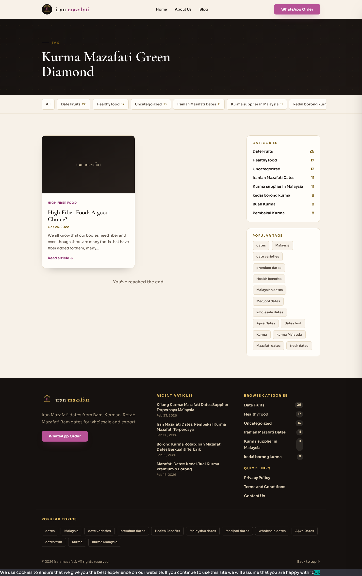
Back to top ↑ (308, 562)
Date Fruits (73, 104)
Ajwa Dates (265, 323)
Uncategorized (151, 104)
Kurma (261, 334)
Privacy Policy (257, 477)
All (48, 104)
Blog (203, 9)
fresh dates (299, 346)
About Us (183, 9)
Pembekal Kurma (283, 213)
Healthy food (110, 104)
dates (261, 245)
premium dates (268, 268)
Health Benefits (268, 279)
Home (161, 9)
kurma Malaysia (289, 334)
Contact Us (254, 495)
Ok (317, 572)
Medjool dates (268, 301)
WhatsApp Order (297, 9)
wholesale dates (269, 312)
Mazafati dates (268, 346)
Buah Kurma (283, 204)
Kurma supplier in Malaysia (257, 104)
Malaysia (282, 245)
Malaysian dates (269, 290)
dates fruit (293, 323)
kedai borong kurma (313, 104)
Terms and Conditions (264, 486)
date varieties (267, 256)
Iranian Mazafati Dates (198, 104)
